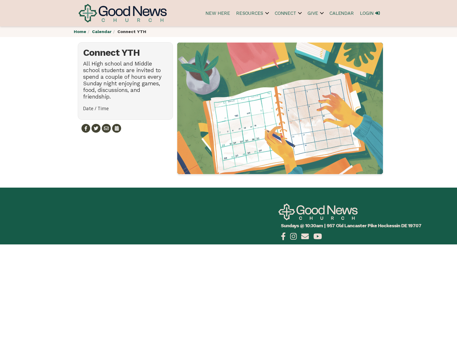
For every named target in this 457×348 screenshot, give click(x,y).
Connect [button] (285, 13)
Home (80, 31)
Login (367, 13)
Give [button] (313, 13)
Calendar (342, 13)
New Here (217, 13)
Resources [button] (249, 13)
